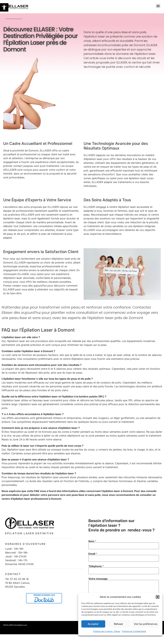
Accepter (93, 623)
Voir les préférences (145, 623)
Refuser (118, 623)
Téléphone (96, 566)
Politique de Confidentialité (134, 631)
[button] (4, 7)
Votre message (98, 578)
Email (92, 553)
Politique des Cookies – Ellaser (106, 631)
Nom (92, 541)
